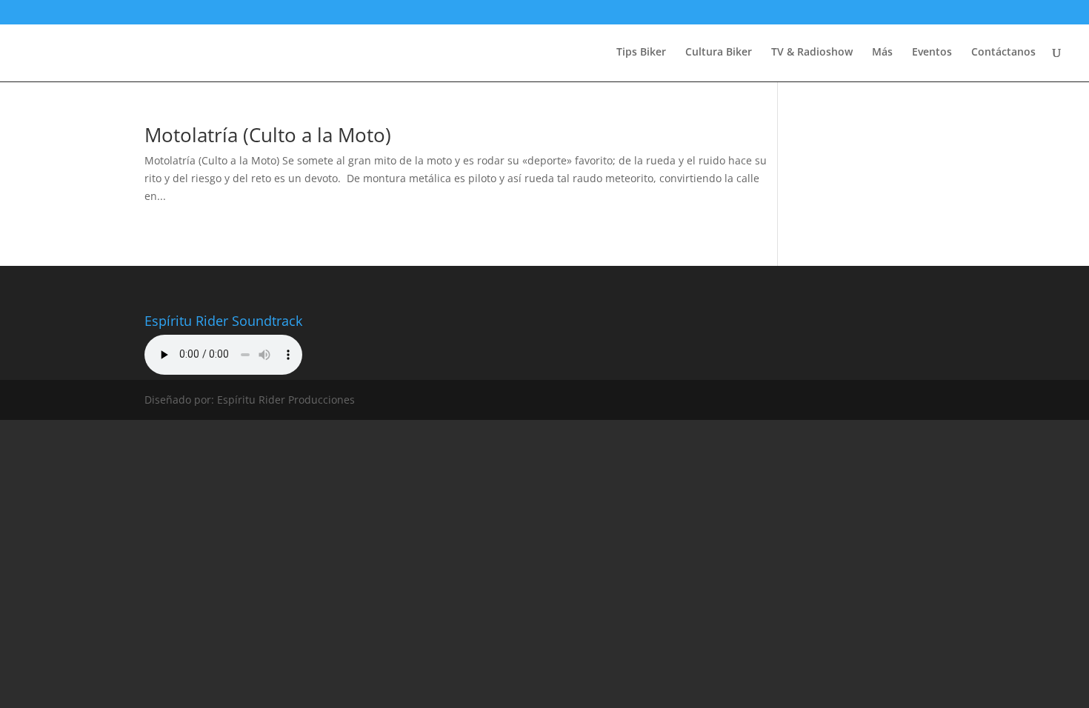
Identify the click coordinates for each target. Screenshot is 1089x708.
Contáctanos (1003, 53)
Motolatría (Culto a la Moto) (267, 134)
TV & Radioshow (812, 53)
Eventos (932, 53)
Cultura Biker (718, 53)
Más (882, 53)
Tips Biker (641, 53)
